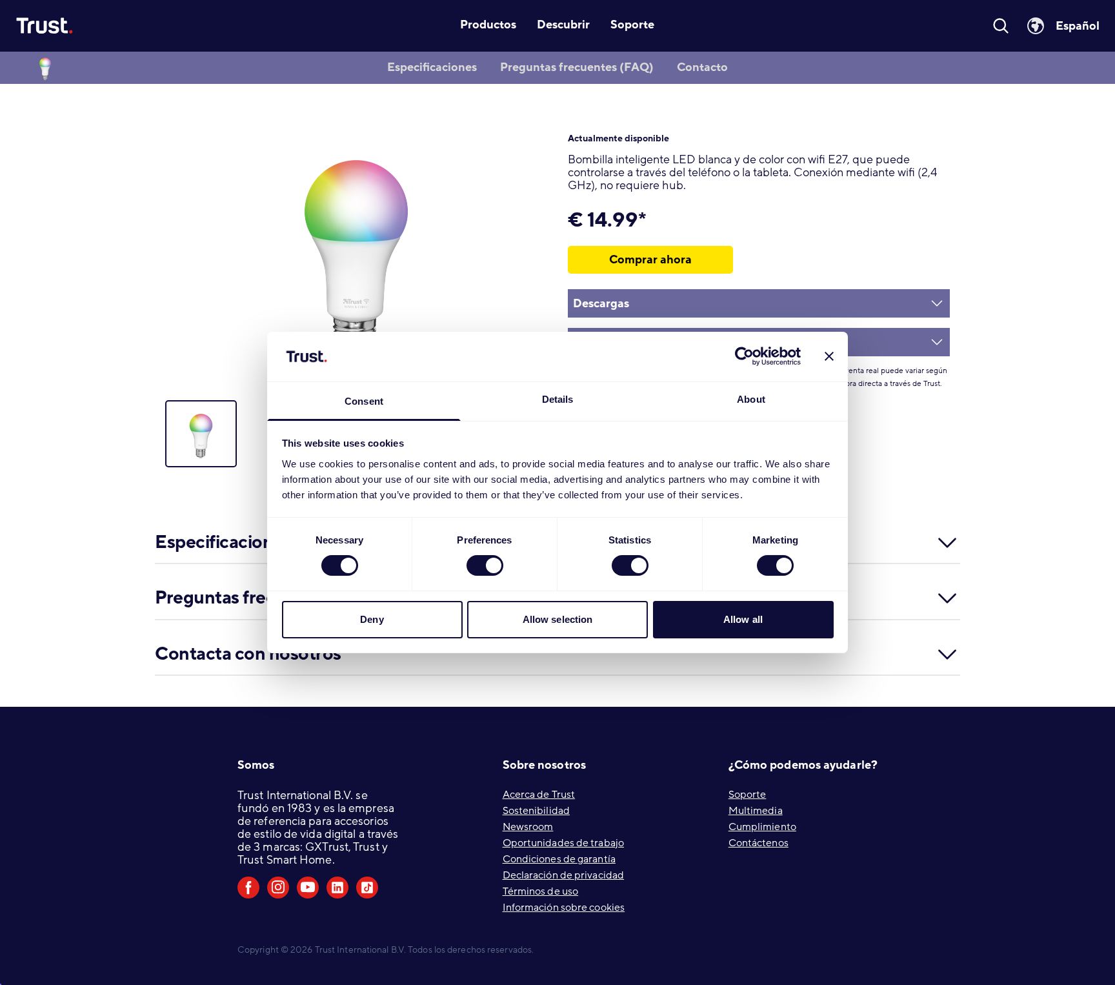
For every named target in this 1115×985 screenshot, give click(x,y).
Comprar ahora (650, 259)
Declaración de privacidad (564, 875)
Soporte (747, 794)
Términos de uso (541, 891)
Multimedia (755, 811)
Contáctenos (758, 843)
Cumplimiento (762, 827)
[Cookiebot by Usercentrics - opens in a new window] (744, 356)
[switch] (485, 565)
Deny (371, 619)
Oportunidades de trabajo (563, 843)
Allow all (743, 619)
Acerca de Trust (539, 794)
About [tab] (751, 399)
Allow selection (558, 619)
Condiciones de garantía (559, 859)
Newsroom (528, 827)
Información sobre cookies (564, 907)
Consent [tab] (364, 401)
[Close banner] (829, 356)
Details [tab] (558, 399)
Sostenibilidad (536, 811)
